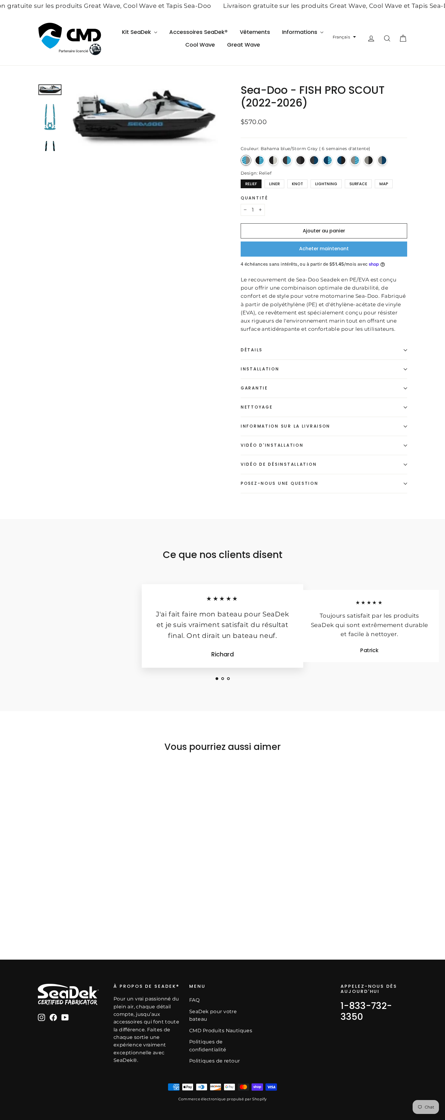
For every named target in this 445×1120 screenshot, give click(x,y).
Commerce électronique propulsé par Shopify (222, 1099)
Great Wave (243, 44)
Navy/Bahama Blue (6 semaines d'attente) (327, 160)
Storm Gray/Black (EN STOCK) (368, 160)
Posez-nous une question (279, 483)
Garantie (254, 388)
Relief (251, 183)
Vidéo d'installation (272, 445)
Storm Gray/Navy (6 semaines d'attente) (382, 160)
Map (384, 183)
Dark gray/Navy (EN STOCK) (314, 160)
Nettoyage (256, 407)
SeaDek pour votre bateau (213, 1015)
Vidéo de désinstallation (279, 464)
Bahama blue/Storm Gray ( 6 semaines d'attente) (246, 160)
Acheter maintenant (324, 248)
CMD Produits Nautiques (220, 1030)
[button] (344, 37)
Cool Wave (200, 44)
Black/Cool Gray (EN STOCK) (273, 160)
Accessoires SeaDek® (198, 32)
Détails (251, 350)
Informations (300, 32)
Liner (274, 183)
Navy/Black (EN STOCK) (341, 160)
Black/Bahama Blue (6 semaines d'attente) (259, 160)
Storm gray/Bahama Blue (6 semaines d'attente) (355, 160)
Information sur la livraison (285, 426)
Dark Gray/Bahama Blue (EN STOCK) (287, 160)
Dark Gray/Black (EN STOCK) (300, 160)
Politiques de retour (214, 1061)
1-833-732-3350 (366, 1011)
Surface (358, 183)
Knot (297, 183)
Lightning (326, 183)
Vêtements (255, 32)
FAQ (194, 1000)
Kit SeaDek (137, 32)
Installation (260, 369)
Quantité (254, 198)
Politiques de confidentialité (207, 1045)
